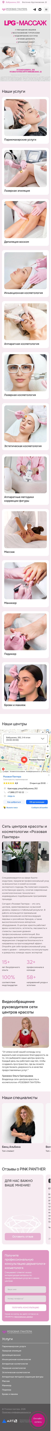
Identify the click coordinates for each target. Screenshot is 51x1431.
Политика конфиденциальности (16, 1412)
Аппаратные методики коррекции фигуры (22, 1376)
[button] (45, 857)
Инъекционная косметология (16, 1359)
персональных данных (23, 1317)
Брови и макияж (10, 1394)
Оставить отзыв (22, 1236)
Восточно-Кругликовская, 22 (34, 2)
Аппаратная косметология (15, 1363)
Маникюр (6, 1385)
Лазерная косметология (14, 1368)
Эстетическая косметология (16, 1372)
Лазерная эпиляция (11, 1350)
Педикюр (6, 1389)
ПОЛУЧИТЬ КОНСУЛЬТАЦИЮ (25, 1307)
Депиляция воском (11, 1355)
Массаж (6, 1381)
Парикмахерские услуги (14, 1346)
